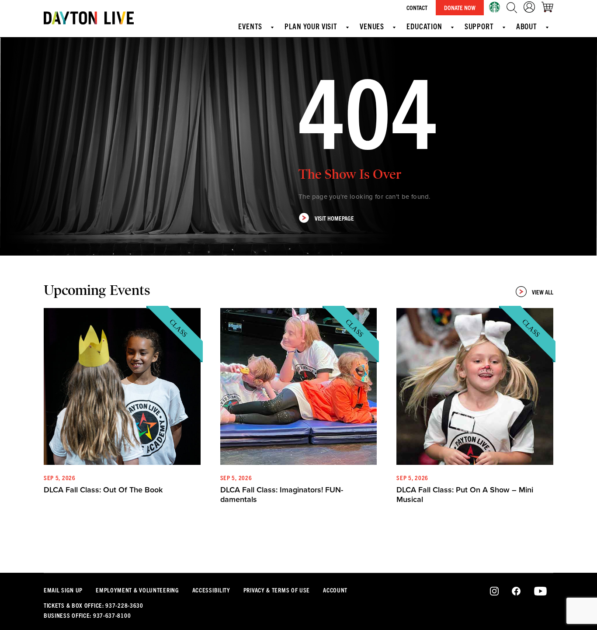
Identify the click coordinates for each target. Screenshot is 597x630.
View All (542, 292)
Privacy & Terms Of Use (276, 590)
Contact (416, 7)
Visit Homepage (334, 218)
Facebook (516, 591)
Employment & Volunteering (137, 590)
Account (335, 590)
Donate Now (460, 7)
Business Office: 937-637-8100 (87, 615)
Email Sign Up (63, 590)
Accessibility (211, 590)
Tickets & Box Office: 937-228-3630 (93, 605)
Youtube (540, 591)
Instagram (494, 591)
